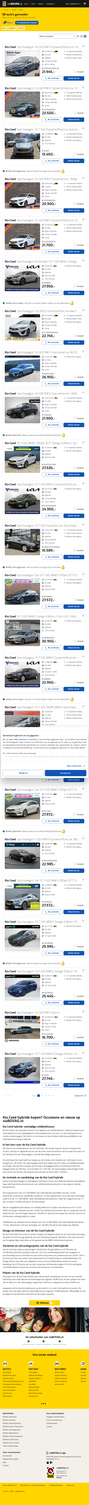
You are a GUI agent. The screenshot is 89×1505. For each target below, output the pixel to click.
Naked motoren (61, 1375)
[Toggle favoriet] (83, 46)
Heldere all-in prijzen (11, 1443)
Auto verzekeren (9, 1390)
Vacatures (70, 1485)
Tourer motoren (61, 1381)
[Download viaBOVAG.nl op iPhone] (47, 1463)
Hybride (11, 28)
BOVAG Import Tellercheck (13, 1426)
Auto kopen (7, 1372)
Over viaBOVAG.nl (10, 1485)
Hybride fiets (34, 1390)
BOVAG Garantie (9, 1420)
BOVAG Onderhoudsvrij (12, 1423)
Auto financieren (9, 1387)
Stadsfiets (32, 1381)
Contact (49, 1426)
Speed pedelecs (35, 1378)
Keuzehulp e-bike (35, 1393)
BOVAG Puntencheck (11, 1439)
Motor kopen (60, 1372)
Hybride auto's (8, 1378)
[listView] (82, 36)
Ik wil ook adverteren (54, 1420)
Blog (4, 1462)
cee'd (20, 28)
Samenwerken (51, 1423)
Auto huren (7, 1393)
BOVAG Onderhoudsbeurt (13, 1436)
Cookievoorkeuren (56, 1485)
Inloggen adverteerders (55, 1417)
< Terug (5, 10)
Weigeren (23, 773)
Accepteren (65, 773)
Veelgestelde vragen (10, 1459)
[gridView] (85, 36)
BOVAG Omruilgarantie (12, 1430)
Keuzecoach (7, 1396)
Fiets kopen (33, 1372)
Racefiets (32, 1384)
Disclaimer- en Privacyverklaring (32, 1485)
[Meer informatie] (78, 36)
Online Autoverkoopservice (13, 1381)
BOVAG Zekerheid (9, 1417)
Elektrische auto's (9, 1375)
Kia (4, 28)
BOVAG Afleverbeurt (10, 1433)
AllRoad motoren (61, 1378)
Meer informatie (74, 766)
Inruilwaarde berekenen (12, 1384)
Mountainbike (34, 1387)
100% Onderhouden (10, 1446)
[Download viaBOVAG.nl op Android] (51, 1463)
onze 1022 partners (18, 739)
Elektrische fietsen (36, 1375)
